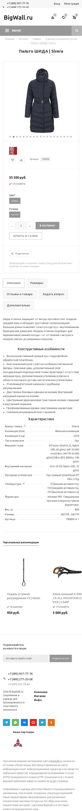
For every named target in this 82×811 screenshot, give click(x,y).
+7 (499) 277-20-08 (18, 7)
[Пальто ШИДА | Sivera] (41, 133)
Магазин (40, 696)
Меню (16, 30)
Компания (40, 692)
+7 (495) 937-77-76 (18, 3)
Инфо (38, 700)
